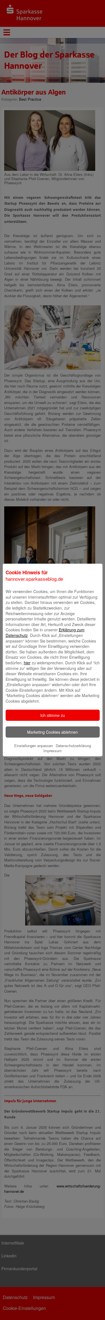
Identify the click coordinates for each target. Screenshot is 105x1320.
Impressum (52, 750)
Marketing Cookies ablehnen (52, 732)
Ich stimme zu (52, 715)
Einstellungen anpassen (33, 745)
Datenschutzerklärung (73, 745)
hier (27, 662)
